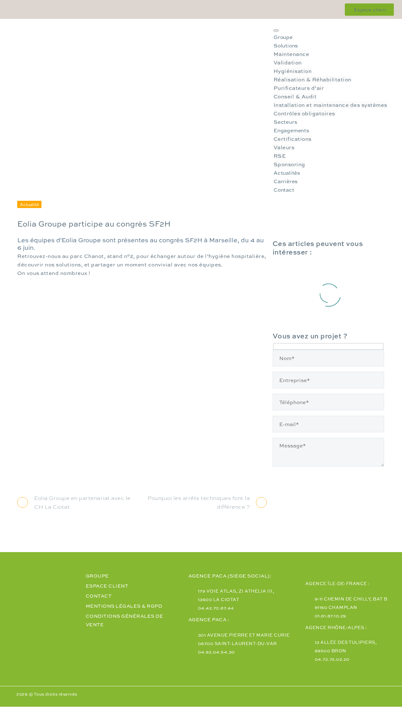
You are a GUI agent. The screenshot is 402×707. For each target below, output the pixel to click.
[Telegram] (78, 472)
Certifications (293, 138)
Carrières (285, 181)
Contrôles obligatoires (304, 113)
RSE (280, 155)
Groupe (283, 37)
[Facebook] (22, 472)
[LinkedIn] (67, 472)
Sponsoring (289, 164)
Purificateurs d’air (299, 87)
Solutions (286, 45)
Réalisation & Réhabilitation (312, 79)
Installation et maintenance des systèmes (330, 104)
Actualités (287, 172)
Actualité (29, 204)
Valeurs (284, 147)
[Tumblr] (56, 472)
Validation (288, 62)
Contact (284, 189)
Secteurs (285, 121)
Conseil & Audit (295, 96)
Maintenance (291, 54)
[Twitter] (33, 472)
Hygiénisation (293, 70)
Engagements (291, 130)
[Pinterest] (44, 472)
